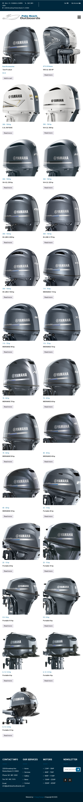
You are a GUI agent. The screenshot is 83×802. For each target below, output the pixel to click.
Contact (27, 783)
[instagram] (70, 780)
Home (26, 768)
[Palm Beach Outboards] (21, 12)
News (26, 779)
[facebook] (65, 780)
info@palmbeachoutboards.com (13, 786)
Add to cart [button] (8, 78)
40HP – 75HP (49, 772)
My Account (75, 3)
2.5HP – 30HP (49, 768)
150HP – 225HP (50, 779)
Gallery (26, 776)
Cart (65, 3)
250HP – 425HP (50, 783)
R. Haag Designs (39, 797)
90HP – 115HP (50, 776)
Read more (48, 75)
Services (27, 772)
